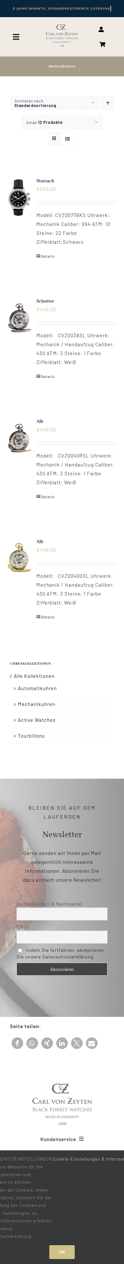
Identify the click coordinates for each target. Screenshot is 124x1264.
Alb (39, 422)
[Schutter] (19, 318)
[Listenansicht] (67, 138)
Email (23, 927)
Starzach (45, 181)
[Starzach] (19, 197)
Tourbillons (31, 736)
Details (48, 256)
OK (62, 1251)
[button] (17, 1043)
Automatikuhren (37, 688)
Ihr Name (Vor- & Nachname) (49, 904)
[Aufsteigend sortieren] (107, 103)
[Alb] (19, 438)
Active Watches (37, 720)
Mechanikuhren (36, 704)
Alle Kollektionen (34, 676)
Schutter (45, 301)
